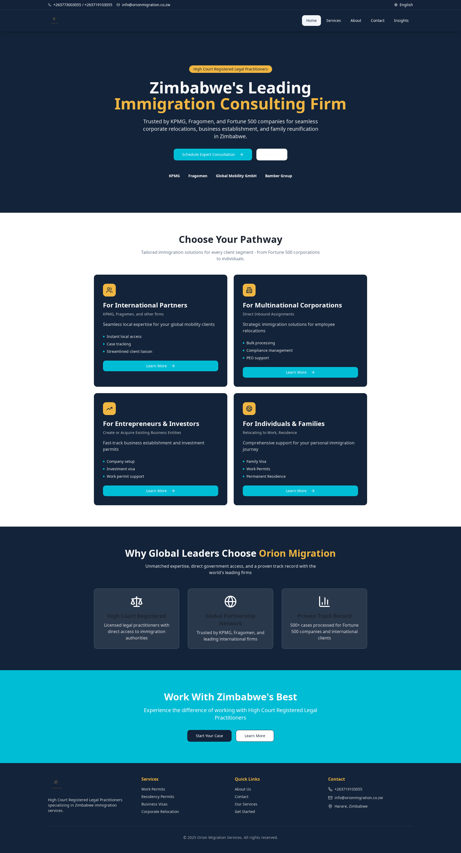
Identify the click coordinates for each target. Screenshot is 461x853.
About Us (243, 789)
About (356, 20)
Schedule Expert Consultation (208, 154)
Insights (401, 20)
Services (333, 20)
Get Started (245, 811)
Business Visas (154, 804)
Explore (272, 154)
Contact (377, 20)
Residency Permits (157, 796)
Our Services (246, 804)
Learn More (156, 365)
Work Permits (153, 789)
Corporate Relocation (160, 811)
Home (311, 20)
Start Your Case (209, 735)
